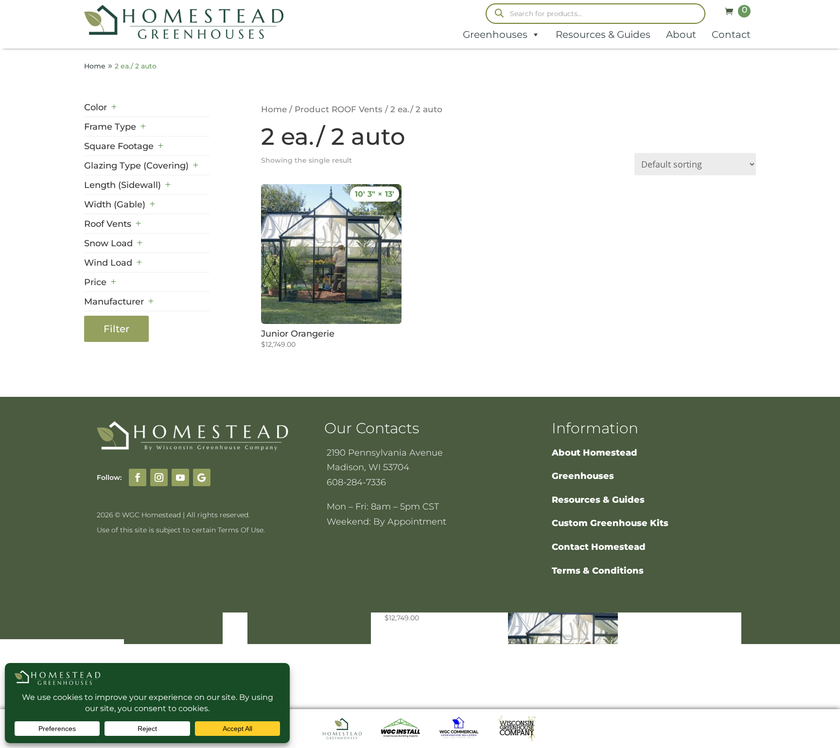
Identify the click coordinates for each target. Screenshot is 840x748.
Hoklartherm (135, 386)
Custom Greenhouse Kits (610, 523)
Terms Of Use (240, 530)
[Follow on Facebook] (137, 477)
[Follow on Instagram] (159, 477)
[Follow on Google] (201, 477)
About (681, 34)
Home (94, 66)
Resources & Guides (603, 34)
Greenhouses (495, 34)
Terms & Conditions (598, 570)
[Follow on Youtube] (180, 477)
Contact (731, 34)
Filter (116, 329)
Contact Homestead (599, 547)
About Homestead (594, 452)
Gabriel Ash (132, 367)
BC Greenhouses (144, 315)
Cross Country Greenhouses (136, 341)
